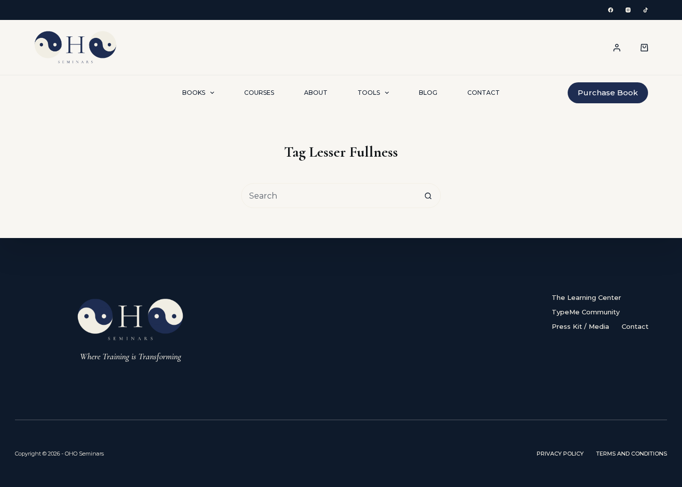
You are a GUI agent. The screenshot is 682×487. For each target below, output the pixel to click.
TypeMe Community (586, 312)
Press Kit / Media (580, 326)
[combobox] (329, 195)
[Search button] (428, 196)
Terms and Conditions (631, 453)
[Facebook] (610, 9)
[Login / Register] (617, 47)
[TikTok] (645, 9)
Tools (368, 92)
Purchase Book (608, 92)
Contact (483, 92)
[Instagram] (628, 9)
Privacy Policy (560, 453)
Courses (259, 92)
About (316, 92)
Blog (428, 92)
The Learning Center (586, 297)
